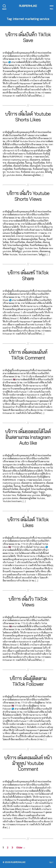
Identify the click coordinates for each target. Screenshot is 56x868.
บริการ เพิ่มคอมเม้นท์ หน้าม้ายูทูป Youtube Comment (28, 763)
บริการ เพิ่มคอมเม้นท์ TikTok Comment (28, 355)
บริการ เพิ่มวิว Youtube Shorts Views (28, 196)
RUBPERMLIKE (28, 5)
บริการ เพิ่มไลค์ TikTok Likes (28, 522)
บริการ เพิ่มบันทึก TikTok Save (28, 37)
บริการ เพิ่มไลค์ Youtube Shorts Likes (28, 117)
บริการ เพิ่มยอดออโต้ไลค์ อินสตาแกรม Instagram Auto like (28, 437)
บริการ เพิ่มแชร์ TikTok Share (28, 275)
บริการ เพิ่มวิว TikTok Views (28, 602)
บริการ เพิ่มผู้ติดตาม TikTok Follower (28, 681)
